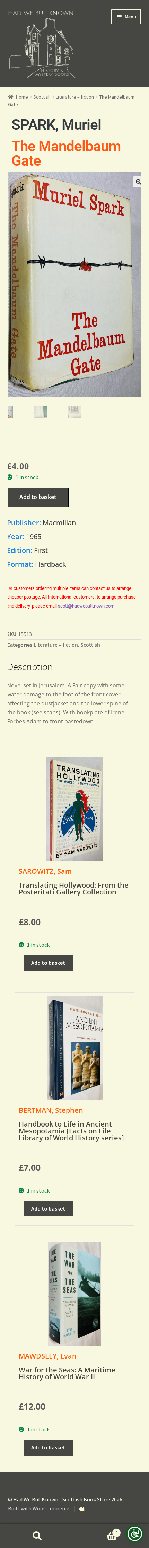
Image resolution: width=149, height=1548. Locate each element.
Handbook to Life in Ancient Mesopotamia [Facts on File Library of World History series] (71, 1130)
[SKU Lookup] (81, 1508)
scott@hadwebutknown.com (86, 606)
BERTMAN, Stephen (51, 1110)
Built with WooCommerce (38, 1508)
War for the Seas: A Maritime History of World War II (67, 1373)
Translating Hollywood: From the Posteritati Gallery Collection (74, 888)
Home (22, 97)
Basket (95, 1530)
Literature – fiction (75, 97)
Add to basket (37, 497)
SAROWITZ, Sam (45, 871)
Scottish (42, 97)
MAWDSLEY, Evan (48, 1356)
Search (37, 1536)
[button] (138, 181)
